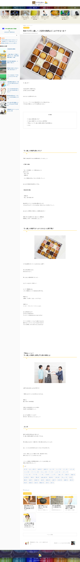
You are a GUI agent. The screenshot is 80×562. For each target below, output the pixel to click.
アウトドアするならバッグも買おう (67, 17)
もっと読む (50, 534)
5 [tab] (39, 21)
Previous (1, 16)
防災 (36, 482)
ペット (41, 474)
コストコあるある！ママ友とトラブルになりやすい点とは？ (13, 76)
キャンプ (58, 469)
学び (55, 7)
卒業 (32, 477)
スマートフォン (35, 471)
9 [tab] (44, 21)
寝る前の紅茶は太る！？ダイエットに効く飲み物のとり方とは (13, 97)
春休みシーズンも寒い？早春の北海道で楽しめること (17, 18)
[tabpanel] (7, 15)
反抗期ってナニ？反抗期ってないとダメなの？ (37, 18)
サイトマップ (52, 551)
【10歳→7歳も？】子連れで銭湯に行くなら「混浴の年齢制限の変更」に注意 (13, 56)
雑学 (75, 7)
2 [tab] (36, 21)
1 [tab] (34, 21)
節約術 (48, 480)
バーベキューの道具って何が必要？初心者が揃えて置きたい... (57, 18)
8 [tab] (43, 21)
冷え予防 (26, 477)
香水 (52, 482)
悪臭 (25, 480)
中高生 (67, 474)
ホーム (27, 551)
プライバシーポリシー (44, 551)
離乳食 (42, 482)
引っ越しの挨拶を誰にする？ (34, 119)
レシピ (53, 474)
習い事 (60, 480)
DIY (25, 469)
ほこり (52, 469)
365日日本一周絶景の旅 (9, 32)
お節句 (40, 469)
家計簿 (51, 477)
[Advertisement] (50, 138)
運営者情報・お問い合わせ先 (34, 551)
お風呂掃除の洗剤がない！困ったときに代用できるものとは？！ (13, 83)
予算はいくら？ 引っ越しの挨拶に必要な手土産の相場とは (40, 123)
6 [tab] (41, 21)
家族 (15, 7)
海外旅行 (36, 480)
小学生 (57, 477)
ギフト (25, 7)
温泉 (42, 480)
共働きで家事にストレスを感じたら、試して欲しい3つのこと (43, 507)
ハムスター (57, 471)
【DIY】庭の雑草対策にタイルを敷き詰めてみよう (56, 507)
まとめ (29, 125)
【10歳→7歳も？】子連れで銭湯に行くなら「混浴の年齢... (27, 18)
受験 (37, 477)
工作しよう (64, 477)
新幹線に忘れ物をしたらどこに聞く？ (9, 43)
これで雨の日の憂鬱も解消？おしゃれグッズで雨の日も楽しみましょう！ (29, 524)
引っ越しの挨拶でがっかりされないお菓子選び (37, 121)
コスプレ (72, 469)
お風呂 (46, 469)
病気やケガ (45, 7)
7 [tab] (42, 21)
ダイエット (44, 471)
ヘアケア (34, 474)
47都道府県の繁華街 (11, 48)
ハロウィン (65, 471)
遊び (65, 7)
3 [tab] (37, 21)
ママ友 (47, 474)
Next (78, 16)
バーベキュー (27, 474)
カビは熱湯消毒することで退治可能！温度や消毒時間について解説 (70, 507)
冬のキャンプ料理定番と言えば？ (47, 17)
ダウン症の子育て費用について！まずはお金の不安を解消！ (13, 104)
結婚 (54, 480)
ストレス (26, 471)
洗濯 (30, 480)
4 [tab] (38, 21)
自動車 (66, 480)
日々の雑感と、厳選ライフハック (40, 558)
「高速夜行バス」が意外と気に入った (9, 41)
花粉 (71, 480)
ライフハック (5, 7)
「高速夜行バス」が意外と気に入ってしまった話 (7, 18)
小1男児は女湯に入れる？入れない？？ (9, 39)
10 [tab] (46, 21)
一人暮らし (60, 474)
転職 (31, 482)
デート (51, 471)
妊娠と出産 (44, 477)
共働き (73, 474)
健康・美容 (35, 7)
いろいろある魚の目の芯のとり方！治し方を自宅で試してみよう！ (13, 90)
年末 (70, 477)
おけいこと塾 (32, 469)
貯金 (25, 482)
